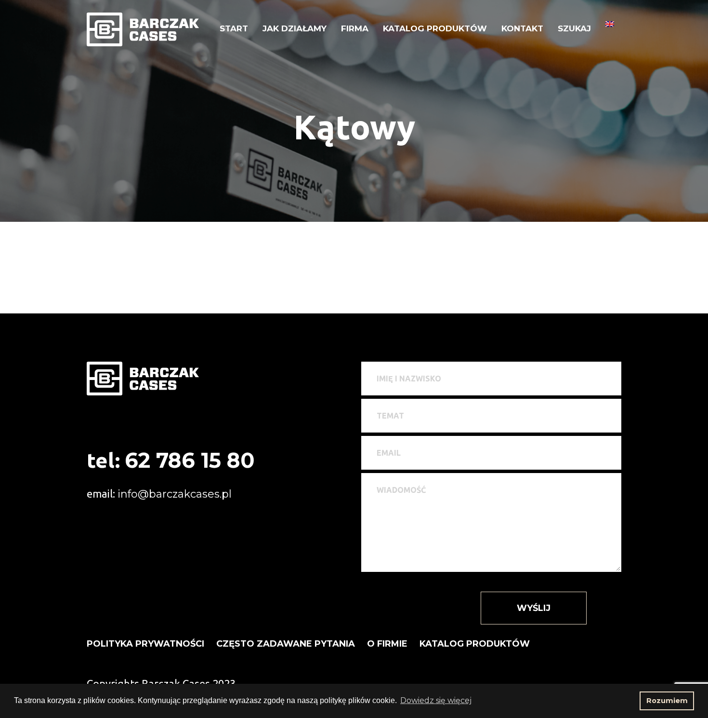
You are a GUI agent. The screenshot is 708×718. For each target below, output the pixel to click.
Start (234, 28)
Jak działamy (294, 28)
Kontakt (522, 28)
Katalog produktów (435, 28)
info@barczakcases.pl (175, 494)
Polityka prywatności (145, 643)
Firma (354, 28)
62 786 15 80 (190, 460)
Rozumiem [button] (667, 700)
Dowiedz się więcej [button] (436, 700)
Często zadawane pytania (285, 643)
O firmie (387, 643)
